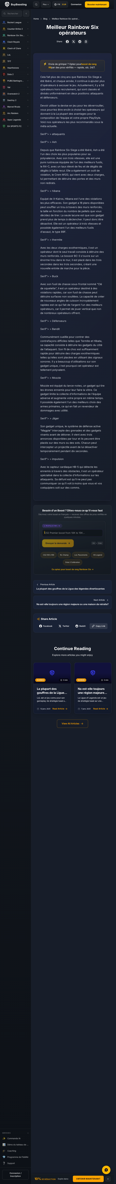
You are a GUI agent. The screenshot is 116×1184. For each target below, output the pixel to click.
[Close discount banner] (107, 1178)
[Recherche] (36, 4)
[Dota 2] (28, 74)
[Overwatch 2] (28, 94)
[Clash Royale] (28, 42)
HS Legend (97, 555)
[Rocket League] (28, 22)
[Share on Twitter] (73, 41)
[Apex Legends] (28, 120)
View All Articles (70, 723)
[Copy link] (86, 41)
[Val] (28, 87)
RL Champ (64, 555)
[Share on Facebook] (67, 41)
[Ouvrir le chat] (106, 1170)
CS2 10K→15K (48, 555)
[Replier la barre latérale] (26, 13)
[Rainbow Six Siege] (28, 35)
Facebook (47, 626)
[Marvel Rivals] (28, 107)
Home (36, 19)
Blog (45, 19)
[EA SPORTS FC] (28, 126)
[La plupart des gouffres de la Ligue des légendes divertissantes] (52, 688)
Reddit (82, 626)
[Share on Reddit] (79, 41)
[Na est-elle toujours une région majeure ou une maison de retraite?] (93, 688)
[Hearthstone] (28, 68)
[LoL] (28, 55)
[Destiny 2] (28, 100)
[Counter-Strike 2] (28, 29)
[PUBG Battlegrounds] (28, 81)
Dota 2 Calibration (72, 562)
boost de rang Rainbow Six (73, 569)
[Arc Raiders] (28, 113)
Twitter (66, 626)
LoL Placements (80, 555)
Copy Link (100, 626)
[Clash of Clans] (28, 48)
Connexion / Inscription (16, 1174)
